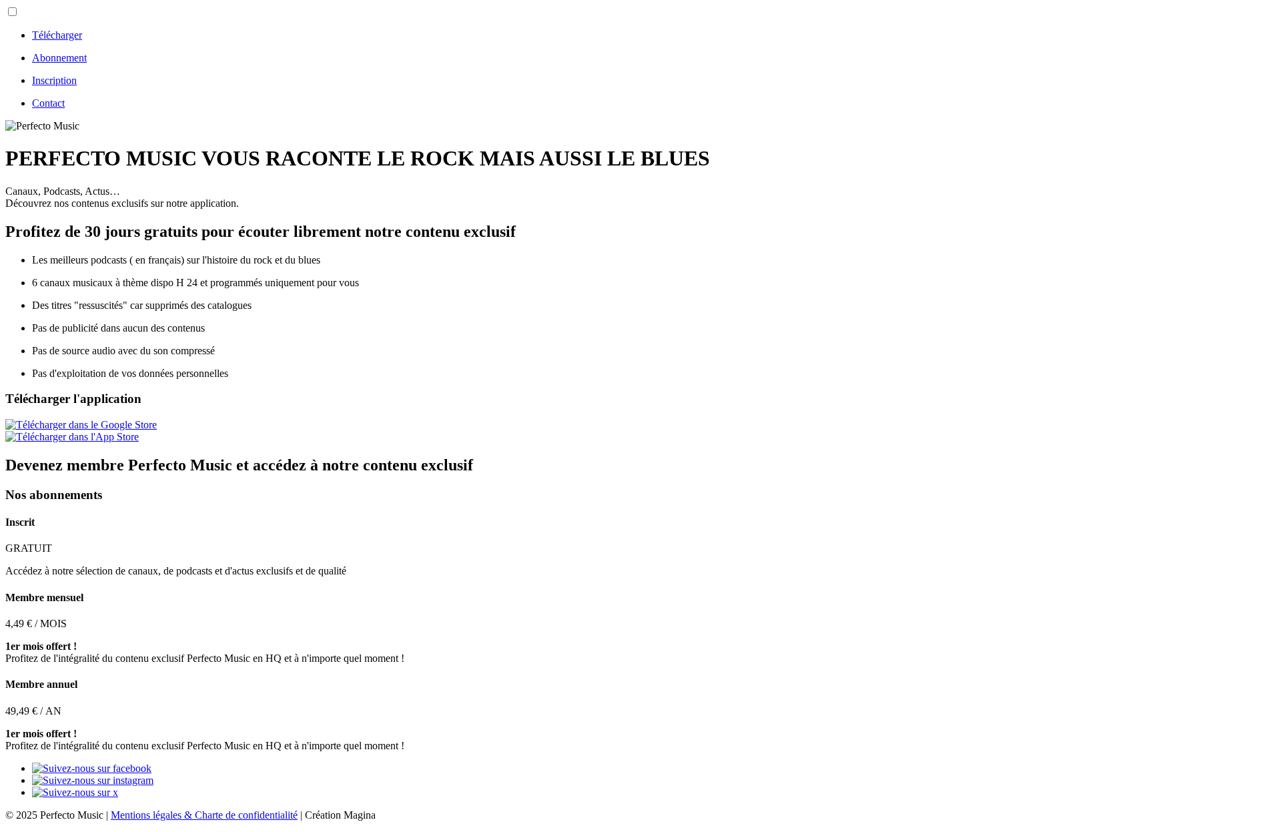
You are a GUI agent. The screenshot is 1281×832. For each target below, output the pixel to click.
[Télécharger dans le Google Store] (81, 424)
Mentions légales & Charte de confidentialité (204, 815)
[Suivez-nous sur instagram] (92, 780)
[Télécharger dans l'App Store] (72, 436)
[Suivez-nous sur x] (75, 792)
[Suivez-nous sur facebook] (91, 768)
